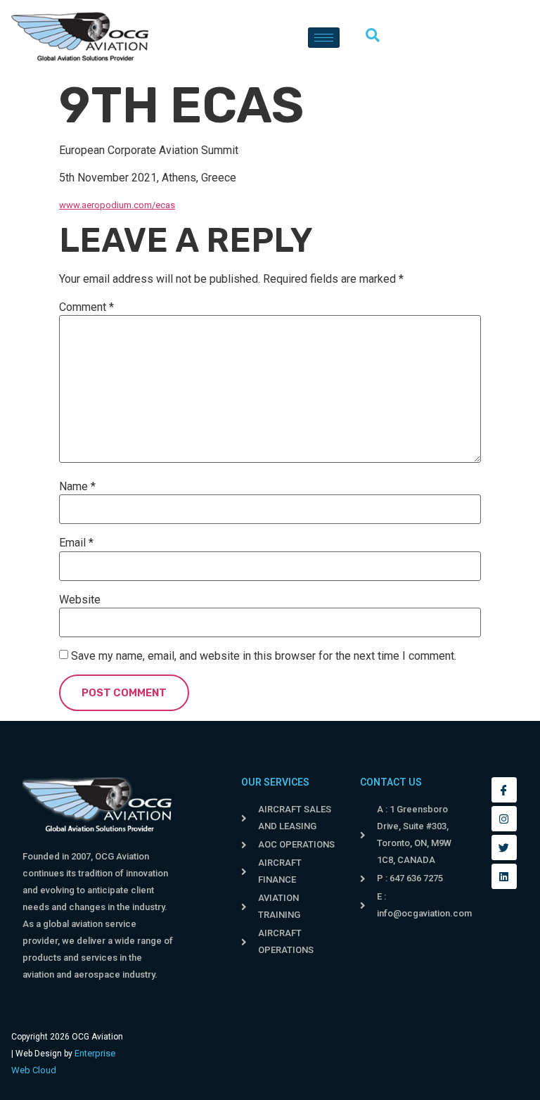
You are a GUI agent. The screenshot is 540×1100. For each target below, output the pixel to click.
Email (76, 543)
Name (77, 486)
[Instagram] (504, 818)
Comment (86, 307)
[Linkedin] (504, 876)
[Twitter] (504, 847)
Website (80, 600)
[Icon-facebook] (504, 789)
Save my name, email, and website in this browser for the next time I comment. (263, 656)
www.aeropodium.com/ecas (117, 205)
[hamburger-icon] (324, 37)
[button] (380, 37)
